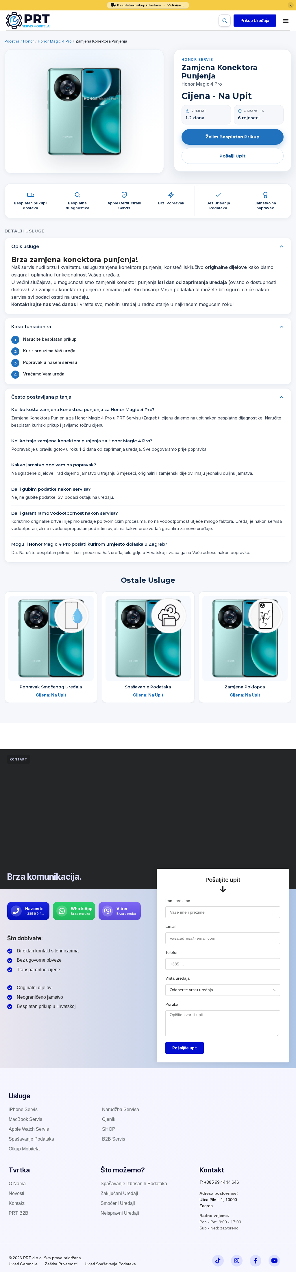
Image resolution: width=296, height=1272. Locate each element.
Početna (12, 41)
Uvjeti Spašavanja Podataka (110, 1264)
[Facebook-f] (255, 1260)
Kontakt (16, 1203)
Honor (28, 41)
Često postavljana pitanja (41, 397)
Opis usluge (25, 246)
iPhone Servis (23, 1109)
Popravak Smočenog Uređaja (51, 686)
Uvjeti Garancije (23, 1264)
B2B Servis (113, 1139)
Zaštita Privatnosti (61, 1264)
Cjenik (108, 1119)
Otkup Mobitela (24, 1148)
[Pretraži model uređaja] (225, 20)
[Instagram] (237, 1260)
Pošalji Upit (232, 156)
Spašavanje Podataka (148, 686)
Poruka (171, 1004)
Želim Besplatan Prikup (233, 137)
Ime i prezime (177, 900)
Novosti (16, 1193)
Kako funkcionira (31, 326)
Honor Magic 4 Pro (55, 41)
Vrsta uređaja (177, 978)
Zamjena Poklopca (245, 686)
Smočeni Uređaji (118, 1203)
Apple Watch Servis (29, 1129)
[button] (255, 20)
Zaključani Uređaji (119, 1193)
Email (170, 926)
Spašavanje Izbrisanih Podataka (134, 1183)
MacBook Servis (25, 1119)
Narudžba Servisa (120, 1109)
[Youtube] (274, 1260)
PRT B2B (18, 1213)
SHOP (108, 1129)
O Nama (17, 1183)
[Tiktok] (218, 1260)
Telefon (172, 952)
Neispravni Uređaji (120, 1213)
